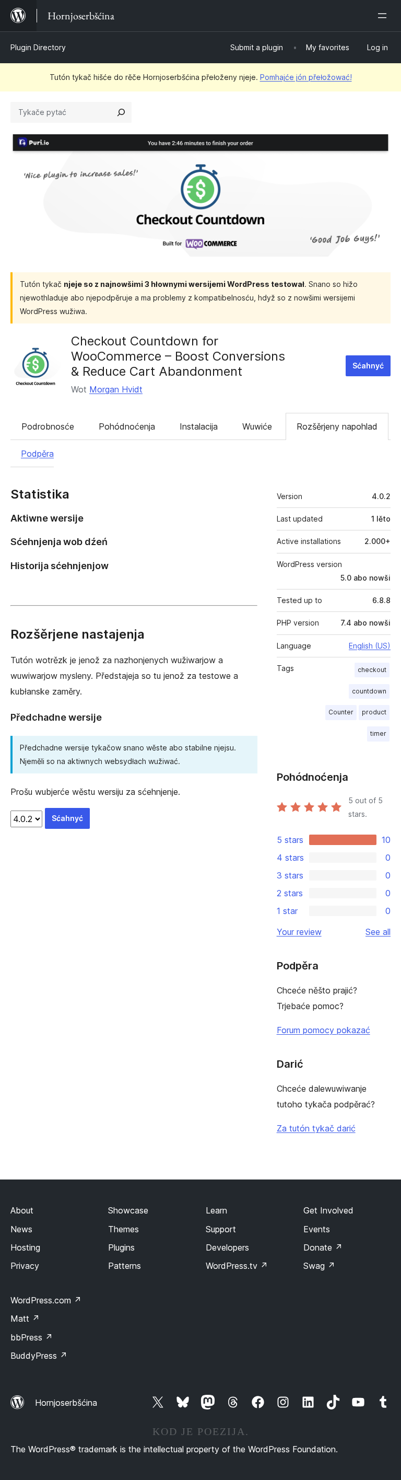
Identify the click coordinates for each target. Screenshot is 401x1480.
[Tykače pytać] (121, 112)
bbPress (31, 1337)
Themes (123, 1229)
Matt (25, 1318)
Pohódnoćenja (127, 426)
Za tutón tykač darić (316, 1128)
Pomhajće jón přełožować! (306, 77)
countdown (369, 691)
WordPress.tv (237, 1266)
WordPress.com (45, 1300)
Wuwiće (257, 426)
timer (378, 733)
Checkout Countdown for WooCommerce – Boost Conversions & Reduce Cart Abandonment (178, 356)
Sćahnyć (368, 365)
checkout (372, 670)
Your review (299, 932)
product (374, 712)
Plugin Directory (38, 47)
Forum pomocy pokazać (323, 1030)
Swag (319, 1266)
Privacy (24, 1266)
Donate (323, 1247)
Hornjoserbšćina (66, 1402)
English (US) (370, 645)
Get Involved (328, 1210)
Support (221, 1229)
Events (316, 1229)
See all (378, 932)
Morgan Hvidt (116, 389)
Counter (340, 712)
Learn (216, 1210)
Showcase (128, 1210)
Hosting (25, 1247)
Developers (227, 1247)
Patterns (124, 1266)
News (21, 1229)
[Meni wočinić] (384, 15)
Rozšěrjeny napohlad (337, 426)
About (21, 1210)
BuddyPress (38, 1355)
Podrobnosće (47, 426)
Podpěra (37, 453)
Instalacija (199, 426)
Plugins (121, 1247)
